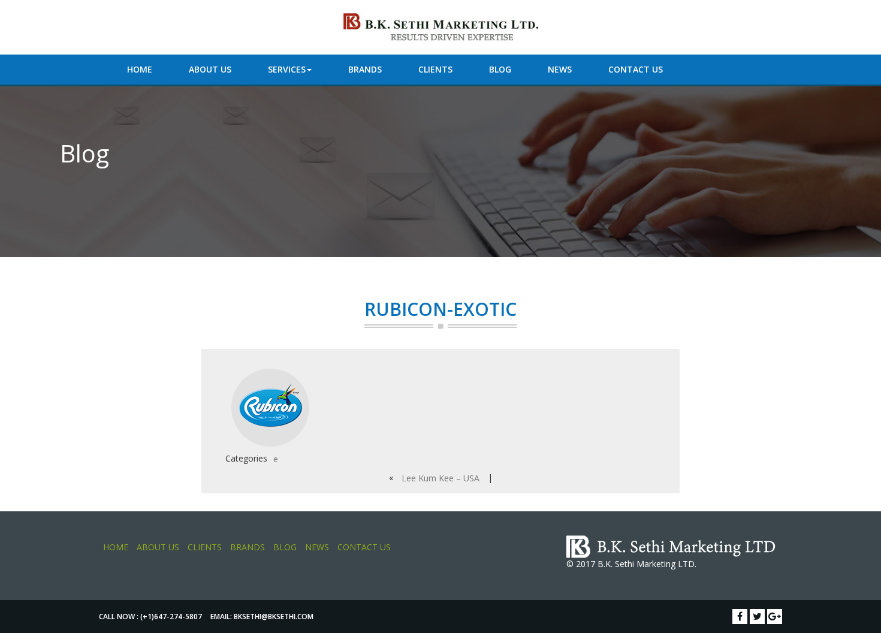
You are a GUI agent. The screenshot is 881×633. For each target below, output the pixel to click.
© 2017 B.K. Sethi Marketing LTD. (631, 563)
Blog (500, 69)
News (560, 69)
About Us (210, 69)
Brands (365, 69)
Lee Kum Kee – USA (440, 478)
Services (287, 69)
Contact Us (635, 69)
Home (139, 69)
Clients (435, 69)
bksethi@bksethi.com (273, 616)
